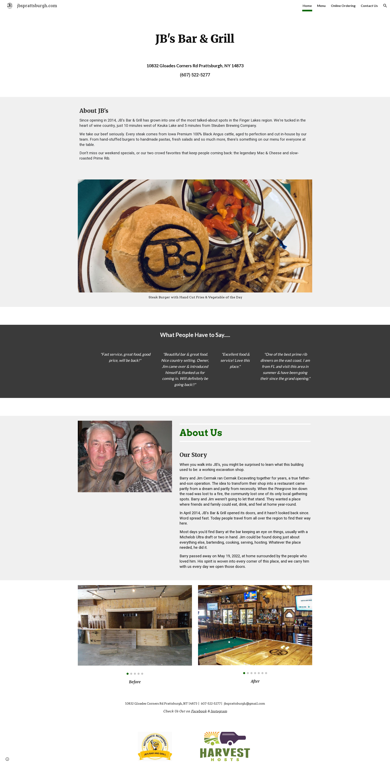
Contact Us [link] (369, 6)
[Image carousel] (135, 630)
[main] (195, 39)
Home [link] (307, 6)
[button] (385, 6)
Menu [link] (321, 6)
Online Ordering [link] (343, 6)
